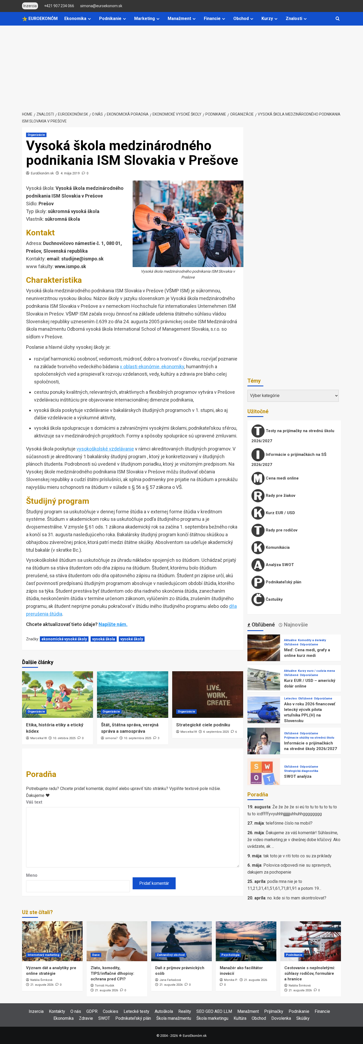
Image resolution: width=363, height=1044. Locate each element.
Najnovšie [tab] (295, 624)
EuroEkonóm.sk (42, 173)
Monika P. (231, 980)
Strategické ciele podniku (203, 724)
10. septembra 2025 (137, 738)
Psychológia (230, 955)
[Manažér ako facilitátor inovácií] (246, 941)
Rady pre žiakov (280, 495)
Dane (96, 955)
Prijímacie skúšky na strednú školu (309, 737)
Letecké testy (136, 1011)
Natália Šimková (41, 980)
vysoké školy (131, 639)
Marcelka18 (38, 738)
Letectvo (290, 698)
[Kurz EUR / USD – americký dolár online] (263, 681)
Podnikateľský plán (283, 582)
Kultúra (240, 1018)
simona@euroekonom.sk (101, 6)
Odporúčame (309, 644)
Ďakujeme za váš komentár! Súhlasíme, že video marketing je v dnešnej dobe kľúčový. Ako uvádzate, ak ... (293, 839)
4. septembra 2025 (216, 732)
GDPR (92, 1011)
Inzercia (36, 1011)
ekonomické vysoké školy (64, 639)
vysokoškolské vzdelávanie (105, 449)
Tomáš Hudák (104, 985)
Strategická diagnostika (301, 770)
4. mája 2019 (70, 173)
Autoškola (164, 1011)
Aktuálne (290, 640)
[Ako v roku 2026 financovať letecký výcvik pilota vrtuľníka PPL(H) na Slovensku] (263, 712)
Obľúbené (291, 644)
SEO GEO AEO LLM (214, 1011)
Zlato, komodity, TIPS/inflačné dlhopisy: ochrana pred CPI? (112, 973)
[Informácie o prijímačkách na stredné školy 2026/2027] (263, 743)
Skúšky (303, 1018)
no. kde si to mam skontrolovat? (296, 897)
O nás (75, 1011)
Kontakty (57, 1011)
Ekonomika (75, 18)
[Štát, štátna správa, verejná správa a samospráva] (132, 694)
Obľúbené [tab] (262, 624)
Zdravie (86, 1018)
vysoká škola (103, 639)
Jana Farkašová (170, 980)
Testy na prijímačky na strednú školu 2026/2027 (292, 435)
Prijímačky (273, 1011)
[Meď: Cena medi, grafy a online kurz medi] (263, 650)
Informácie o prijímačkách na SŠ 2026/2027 (288, 459)
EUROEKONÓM (42, 18)
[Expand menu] (89, 19)
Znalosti (294, 18)
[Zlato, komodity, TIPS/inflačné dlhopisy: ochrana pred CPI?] (117, 941)
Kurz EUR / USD (280, 512)
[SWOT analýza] (263, 774)
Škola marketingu (212, 1018)
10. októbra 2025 (64, 738)
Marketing (144, 18)
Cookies (110, 1011)
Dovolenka (281, 1018)
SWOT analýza (297, 776)
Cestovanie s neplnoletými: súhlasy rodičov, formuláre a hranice (309, 973)
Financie (212, 18)
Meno (31, 875)
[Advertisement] (181, 65)
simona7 (111, 738)
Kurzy (267, 18)
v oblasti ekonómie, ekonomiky (152, 366)
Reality (184, 1011)
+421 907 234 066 (59, 6)
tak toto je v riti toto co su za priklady (297, 855)
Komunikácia (277, 547)
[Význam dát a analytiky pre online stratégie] (52, 941)
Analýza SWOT (279, 564)
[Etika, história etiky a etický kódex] (57, 694)
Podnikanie (110, 18)
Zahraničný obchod (171, 955)
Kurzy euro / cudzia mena (316, 670)
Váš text (34, 802)
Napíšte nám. (113, 624)
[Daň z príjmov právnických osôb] (181, 941)
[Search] (337, 18)
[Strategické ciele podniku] (207, 694)
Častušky (274, 599)
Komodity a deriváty (312, 640)
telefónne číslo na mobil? (289, 823)
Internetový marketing (43, 955)
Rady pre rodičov (281, 530)
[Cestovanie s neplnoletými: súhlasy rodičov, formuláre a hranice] (310, 941)
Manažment (179, 18)
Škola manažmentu (173, 1018)
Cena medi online (282, 478)
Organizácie (36, 135)
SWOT (104, 1018)
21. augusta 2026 (41, 984)
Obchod (241, 18)
